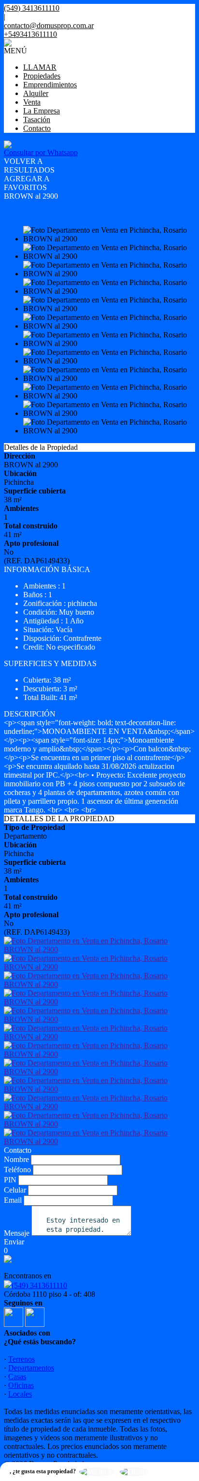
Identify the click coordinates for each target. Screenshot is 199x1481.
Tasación (36, 119)
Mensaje (16, 1233)
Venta (32, 102)
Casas (17, 1376)
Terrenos (21, 1359)
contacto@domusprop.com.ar (49, 25)
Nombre (16, 1159)
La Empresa (41, 111)
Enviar (14, 1242)
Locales (20, 1394)
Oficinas (21, 1385)
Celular (15, 1190)
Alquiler (35, 93)
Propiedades (41, 76)
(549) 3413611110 (39, 1285)
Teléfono (17, 1169)
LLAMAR (40, 67)
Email (13, 1200)
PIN (10, 1180)
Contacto (37, 128)
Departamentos (31, 1368)
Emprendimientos (50, 84)
